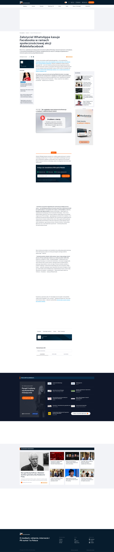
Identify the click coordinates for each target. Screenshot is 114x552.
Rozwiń (53, 152)
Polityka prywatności (74, 550)
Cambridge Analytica (47, 331)
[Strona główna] (25, 2)
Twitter (54, 331)
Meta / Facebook (61, 331)
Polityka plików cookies (90, 550)
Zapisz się (65, 176)
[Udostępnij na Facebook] (32, 56)
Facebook (39, 331)
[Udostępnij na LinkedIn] (33, 56)
